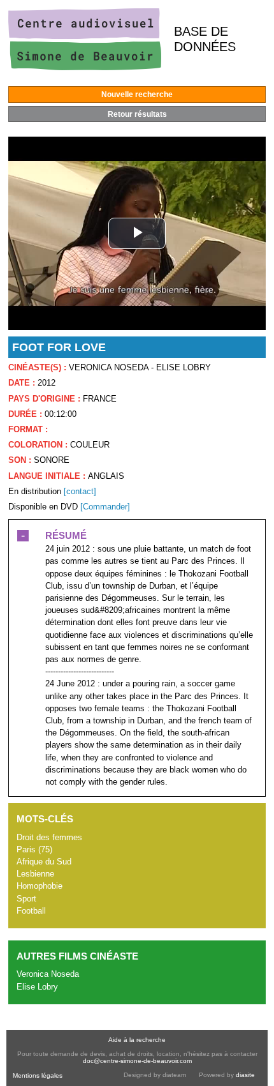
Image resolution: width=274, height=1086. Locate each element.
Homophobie (39, 886)
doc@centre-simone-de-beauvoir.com (137, 1060)
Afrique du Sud (44, 861)
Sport (26, 898)
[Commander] (105, 506)
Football (31, 911)
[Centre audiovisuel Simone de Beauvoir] (84, 67)
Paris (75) (34, 849)
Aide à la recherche (137, 1039)
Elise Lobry (37, 987)
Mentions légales (37, 1075)
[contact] (80, 491)
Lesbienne (35, 874)
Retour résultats (137, 114)
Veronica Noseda (48, 974)
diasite (245, 1074)
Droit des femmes (49, 837)
